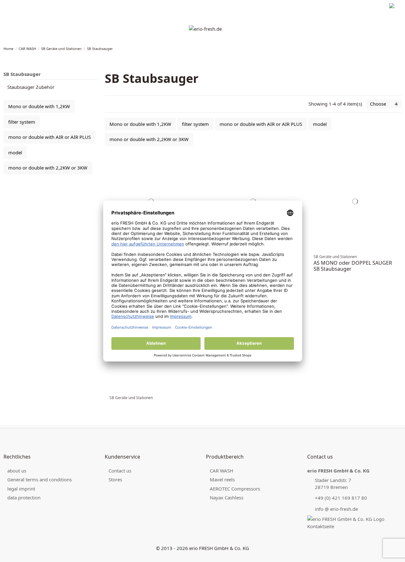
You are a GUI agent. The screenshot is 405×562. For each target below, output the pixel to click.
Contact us (120, 470)
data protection (46, 6)
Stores (115, 479)
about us (16, 470)
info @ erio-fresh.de (336, 509)
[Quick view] (194, 167)
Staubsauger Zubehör (30, 87)
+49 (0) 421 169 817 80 (341, 498)
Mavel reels (222, 479)
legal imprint (15, 6)
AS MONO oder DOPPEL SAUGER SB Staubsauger (353, 265)
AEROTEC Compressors (235, 488)
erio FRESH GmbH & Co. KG (219, 548)
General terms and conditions (39, 479)
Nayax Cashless (226, 497)
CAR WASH (221, 470)
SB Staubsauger (22, 74)
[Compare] (194, 160)
